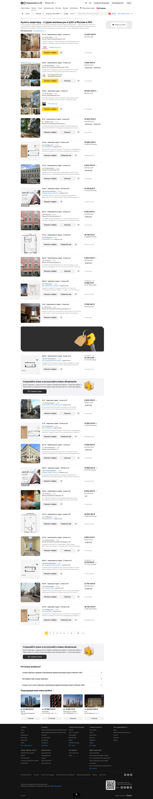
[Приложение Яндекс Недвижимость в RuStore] (131, 787)
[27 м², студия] (31, 433)
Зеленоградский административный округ (53, 732)
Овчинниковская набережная (55, 67)
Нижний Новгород (74, 742)
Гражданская (24, 735)
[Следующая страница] (83, 633)
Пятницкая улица (52, 170)
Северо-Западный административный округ (54, 730)
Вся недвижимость (26, 774)
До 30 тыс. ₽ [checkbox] (28, 341)
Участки (115, 735)
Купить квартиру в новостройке (98, 760)
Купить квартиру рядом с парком (98, 755)
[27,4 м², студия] (31, 152)
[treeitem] (26, 8)
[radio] (50, 633)
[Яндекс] (129, 795)
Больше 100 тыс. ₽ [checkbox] (30, 347)
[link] (129, 3)
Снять (70, 755)
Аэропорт (44, 735)
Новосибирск (72, 735)
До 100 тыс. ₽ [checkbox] (63, 341)
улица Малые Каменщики (54, 495)
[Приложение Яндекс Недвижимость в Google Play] (125, 787)
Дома (115, 730)
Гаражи (115, 740)
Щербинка (92, 740)
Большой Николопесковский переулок (58, 309)
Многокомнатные (46, 760)
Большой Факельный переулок (56, 123)
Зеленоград (92, 730)
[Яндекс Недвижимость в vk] (125, 775)
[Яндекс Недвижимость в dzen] (128, 775)
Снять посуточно (74, 753)
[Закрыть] (131, 13)
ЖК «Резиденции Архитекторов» (51, 360)
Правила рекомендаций (83, 774)
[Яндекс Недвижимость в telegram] (131, 775)
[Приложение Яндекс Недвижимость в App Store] (122, 787)
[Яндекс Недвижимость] (31, 3)
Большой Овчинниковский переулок (57, 542)
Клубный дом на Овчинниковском (52, 404)
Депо (22, 732)
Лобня (22, 742)
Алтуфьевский (45, 737)
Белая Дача (44, 742)
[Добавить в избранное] (61, 53)
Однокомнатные (46, 753)
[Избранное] (86, 3)
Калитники (24, 737)
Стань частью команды (47, 774)
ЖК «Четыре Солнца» (48, 588)
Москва (44, 39)
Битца (22, 730)
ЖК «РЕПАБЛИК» (47, 146)
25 (78, 633)
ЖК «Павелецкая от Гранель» (50, 285)
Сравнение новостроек (27, 753)
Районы (23, 755)
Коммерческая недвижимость (122, 732)
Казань (71, 740)
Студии (43, 758)
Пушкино (92, 737)
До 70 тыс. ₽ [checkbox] (52, 341)
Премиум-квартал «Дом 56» (50, 193)
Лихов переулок (51, 449)
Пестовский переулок (53, 216)
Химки (91, 732)
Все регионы (24, 763)
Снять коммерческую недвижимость (100, 758)
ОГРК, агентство (52, 103)
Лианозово (24, 740)
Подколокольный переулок (55, 39)
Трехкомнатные (46, 755)
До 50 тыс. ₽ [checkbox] (40, 341)
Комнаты (116, 737)
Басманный (44, 740)
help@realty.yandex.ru (56, 786)
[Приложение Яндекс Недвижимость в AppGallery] (128, 787)
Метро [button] (114, 13)
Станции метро (25, 758)
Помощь (94, 774)
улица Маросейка (52, 95)
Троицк (91, 742)
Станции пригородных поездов (30, 760)
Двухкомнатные (46, 763)
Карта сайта (102, 774)
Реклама (36, 774)
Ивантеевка (92, 735)
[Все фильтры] (22, 13)
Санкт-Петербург (74, 732)
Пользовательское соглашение (65, 774)
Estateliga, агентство (55, 47)
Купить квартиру (94, 753)
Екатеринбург (73, 737)
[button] (90, 3)
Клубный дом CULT (47, 239)
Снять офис (92, 763)
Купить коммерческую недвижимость (100, 765)
